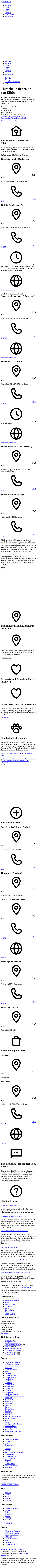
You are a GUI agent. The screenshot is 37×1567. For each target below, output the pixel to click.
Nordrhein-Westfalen (11, 1456)
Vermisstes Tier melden (8, 1483)
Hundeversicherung (11, 1394)
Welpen (7, 1422)
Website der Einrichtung (8, 290)
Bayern (7, 1441)
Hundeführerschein (11, 1381)
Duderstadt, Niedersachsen (13, 1350)
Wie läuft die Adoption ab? (9, 1247)
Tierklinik (8, 1411)
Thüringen (8, 80)
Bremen (7, 1447)
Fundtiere (8, 1373)
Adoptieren (7, 118)
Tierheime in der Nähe (8, 116)
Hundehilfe (8, 1383)
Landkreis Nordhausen (12, 82)
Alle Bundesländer (7, 1523)
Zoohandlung (20, 118)
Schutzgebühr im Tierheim (13, 1424)
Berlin (7, 1443)
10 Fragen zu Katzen (11, 1366)
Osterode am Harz (11, 1354)
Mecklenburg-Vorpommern (14, 1452)
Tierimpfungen (9, 1409)
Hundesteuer (9, 1390)
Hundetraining (9, 1392)
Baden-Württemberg (11, 1439)
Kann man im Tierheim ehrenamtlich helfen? (15, 1272)
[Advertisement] (18, 37)
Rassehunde (9, 1401)
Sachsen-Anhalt (10, 1464)
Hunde (7, 7)
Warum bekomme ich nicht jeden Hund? (14, 1260)
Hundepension (9, 1386)
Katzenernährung (10, 1426)
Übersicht (22, 1549)
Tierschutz (8, 1414)
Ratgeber (8, 13)
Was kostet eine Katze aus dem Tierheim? (14, 1231)
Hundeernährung (10, 1375)
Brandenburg (9, 1445)
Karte (17, 116)
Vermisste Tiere (10, 1304)
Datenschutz (13, 1549)
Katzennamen (9, 1399)
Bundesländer (9, 14)
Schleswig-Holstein (11, 1465)
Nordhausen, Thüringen (12, 1343)
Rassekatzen (9, 1403)
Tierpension (9, 1413)
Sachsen (7, 1462)
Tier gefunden (9, 1312)
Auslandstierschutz (11, 1370)
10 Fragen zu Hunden (12, 1364)
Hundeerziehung (10, 1377)
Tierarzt (13, 118)
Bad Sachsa (9, 1341)
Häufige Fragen (12, 120)
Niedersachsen (9, 1454)
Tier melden (9, 16)
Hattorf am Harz (10, 1352)
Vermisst (7, 1420)
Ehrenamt (8, 1371)
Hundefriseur (9, 1379)
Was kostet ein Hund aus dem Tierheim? (14, 1216)
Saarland (8, 1460)
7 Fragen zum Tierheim (12, 1362)
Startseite (8, 61)
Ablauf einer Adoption (16, 753)
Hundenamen (9, 1385)
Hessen (7, 1451)
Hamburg (8, 1449)
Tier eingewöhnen (11, 1428)
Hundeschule (9, 1388)
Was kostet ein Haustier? (13, 1431)
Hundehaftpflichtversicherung (14, 1396)
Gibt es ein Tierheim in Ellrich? (11, 1205)
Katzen (7, 9)
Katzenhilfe (8, 1398)
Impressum (4, 1549)
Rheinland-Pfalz (10, 1458)
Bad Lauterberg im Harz (13, 1345)
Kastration (8, 1429)
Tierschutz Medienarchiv (13, 1416)
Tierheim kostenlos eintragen (10, 1485)
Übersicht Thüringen (25, 1287)
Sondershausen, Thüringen (13, 1348)
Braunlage (8, 1346)
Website (3, 957)
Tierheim (8, 5)
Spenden (8, 1405)
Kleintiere (8, 11)
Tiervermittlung (10, 1418)
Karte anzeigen (6, 658)
